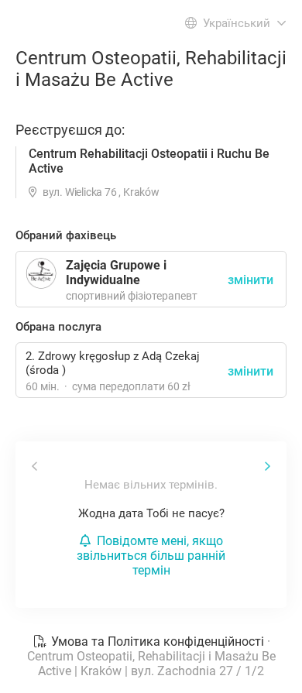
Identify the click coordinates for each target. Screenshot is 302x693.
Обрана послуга (58, 327)
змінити (250, 371)
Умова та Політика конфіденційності (157, 641)
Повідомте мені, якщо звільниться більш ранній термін (151, 555)
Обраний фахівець (65, 235)
